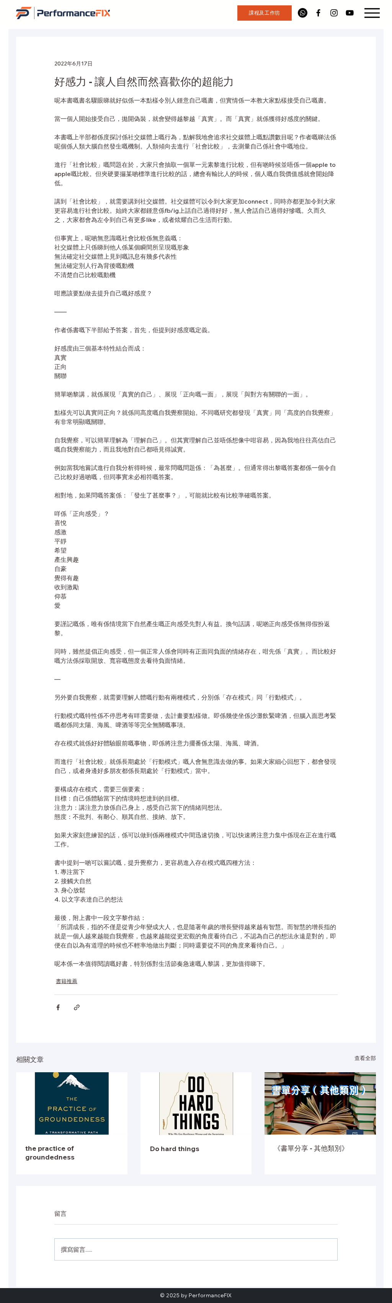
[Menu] (372, 12)
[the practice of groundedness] (71, 1103)
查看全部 (365, 1058)
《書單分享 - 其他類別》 (311, 1148)
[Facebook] (318, 13)
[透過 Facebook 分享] (58, 1007)
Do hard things (174, 1148)
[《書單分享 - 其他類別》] (320, 1103)
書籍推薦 (66, 981)
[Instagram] (334, 13)
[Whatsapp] (302, 13)
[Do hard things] (196, 1103)
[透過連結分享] (76, 1007)
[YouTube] (349, 13)
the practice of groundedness (50, 1152)
